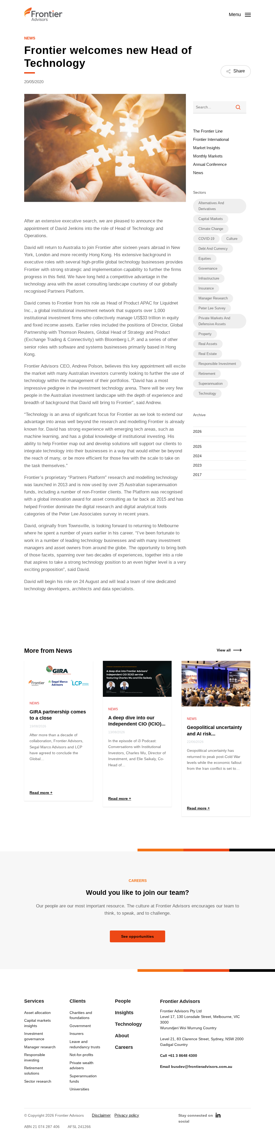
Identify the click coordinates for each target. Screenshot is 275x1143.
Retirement (206, 374)
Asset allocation (37, 1012)
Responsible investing (34, 1057)
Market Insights (206, 147)
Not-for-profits (81, 1055)
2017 (197, 474)
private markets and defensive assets (214, 321)
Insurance (206, 288)
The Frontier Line (208, 131)
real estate (207, 354)
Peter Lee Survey (212, 308)
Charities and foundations (81, 1015)
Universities (79, 1089)
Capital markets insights (37, 1023)
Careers (124, 1047)
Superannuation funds (83, 1078)
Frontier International (211, 139)
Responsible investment (217, 364)
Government (80, 1026)
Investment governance (34, 1036)
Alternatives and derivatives (211, 206)
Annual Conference (210, 164)
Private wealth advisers (81, 1065)
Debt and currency (213, 249)
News (29, 38)
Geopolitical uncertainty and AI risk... (214, 730)
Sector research (37, 1081)
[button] (224, 650)
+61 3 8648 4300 (182, 1055)
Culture (231, 239)
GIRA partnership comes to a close (58, 715)
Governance (207, 268)
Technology (207, 393)
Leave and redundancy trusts (85, 1044)
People (123, 1001)
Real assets (207, 344)
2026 (197, 431)
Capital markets (210, 219)
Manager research (213, 298)
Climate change (210, 229)
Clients (78, 1001)
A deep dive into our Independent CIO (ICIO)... (136, 721)
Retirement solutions (33, 1070)
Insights (124, 1012)
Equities (204, 259)
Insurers (77, 1033)
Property (205, 334)
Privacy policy (126, 1115)
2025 (197, 446)
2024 (197, 456)
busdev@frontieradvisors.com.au (201, 1066)
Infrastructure (208, 278)
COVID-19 (206, 239)
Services (34, 1001)
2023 (197, 465)
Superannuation (210, 384)
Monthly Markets (208, 156)
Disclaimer (101, 1115)
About (122, 1035)
